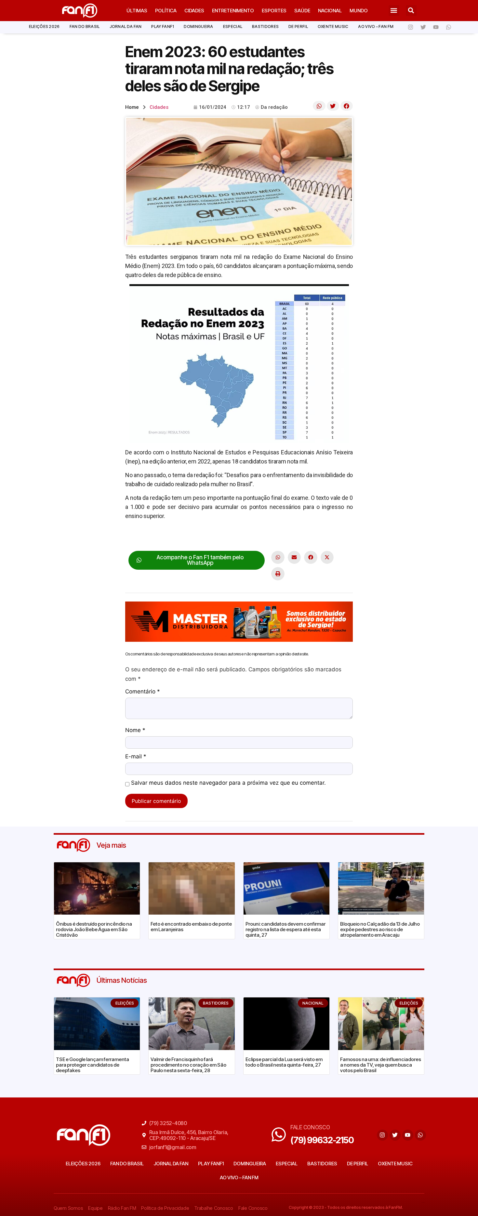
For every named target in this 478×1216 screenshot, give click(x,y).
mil (192, 536)
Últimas (136, 10)
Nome (135, 730)
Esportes (274, 10)
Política (166, 10)
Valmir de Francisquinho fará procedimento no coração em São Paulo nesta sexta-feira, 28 (188, 1064)
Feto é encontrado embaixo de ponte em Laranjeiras (191, 926)
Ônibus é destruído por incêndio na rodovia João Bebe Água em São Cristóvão (94, 929)
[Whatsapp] (448, 27)
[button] (394, 10)
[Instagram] (410, 27)
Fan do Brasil (85, 26)
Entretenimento (233, 10)
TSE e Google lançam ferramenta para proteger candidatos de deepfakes (92, 1064)
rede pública (259, 536)
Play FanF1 (162, 26)
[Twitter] (423, 27)
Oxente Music (333, 26)
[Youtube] (435, 27)
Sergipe (285, 536)
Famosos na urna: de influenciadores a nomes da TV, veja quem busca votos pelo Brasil (380, 1064)
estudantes (171, 536)
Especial (232, 26)
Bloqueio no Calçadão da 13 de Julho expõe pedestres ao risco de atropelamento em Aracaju (380, 929)
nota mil (208, 536)
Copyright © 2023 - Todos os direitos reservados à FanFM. (346, 1207)
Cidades (194, 10)
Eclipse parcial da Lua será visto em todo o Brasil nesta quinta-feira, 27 (284, 1062)
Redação (231, 536)
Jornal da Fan (126, 26)
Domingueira (198, 26)
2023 (131, 536)
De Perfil (298, 26)
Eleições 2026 (44, 26)
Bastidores (265, 26)
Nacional (330, 10)
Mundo (359, 10)
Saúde (302, 10)
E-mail (135, 757)
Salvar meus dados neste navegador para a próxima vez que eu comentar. (228, 783)
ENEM (147, 536)
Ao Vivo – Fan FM (375, 26)
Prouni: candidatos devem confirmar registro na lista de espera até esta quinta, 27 (285, 929)
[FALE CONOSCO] (279, 1134)
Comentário (142, 692)
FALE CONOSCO (310, 1127)
